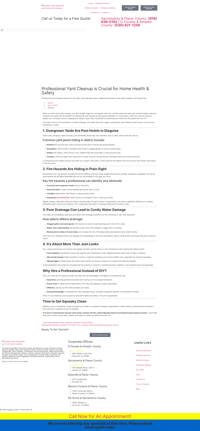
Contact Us (140, 379)
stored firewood (62, 198)
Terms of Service (142, 384)
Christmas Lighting (143, 365)
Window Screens (142, 360)
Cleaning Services (143, 355)
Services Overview (143, 351)
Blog (138, 389)
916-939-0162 (77, 365)
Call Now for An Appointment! (100, 416)
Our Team (140, 370)
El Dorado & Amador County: (126, 23)
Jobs (138, 374)
